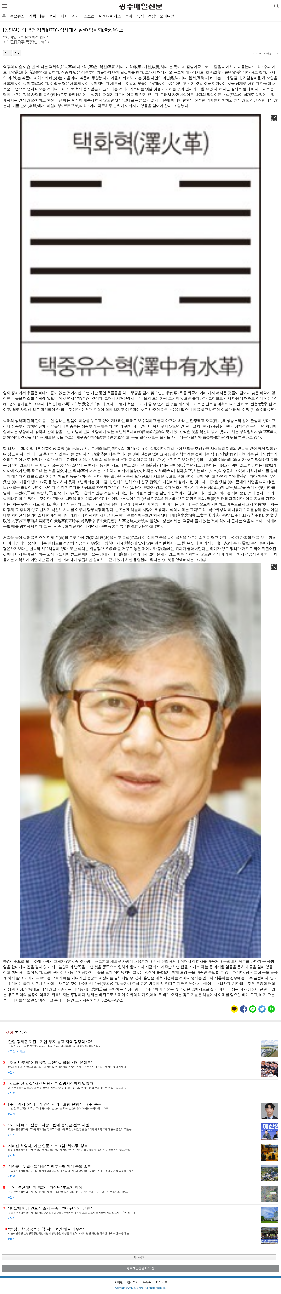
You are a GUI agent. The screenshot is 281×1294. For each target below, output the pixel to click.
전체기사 (133, 1282)
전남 (152, 16)
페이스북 (161, 1282)
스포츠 (89, 16)
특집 (140, 16)
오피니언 (167, 16)
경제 (75, 16)
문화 (128, 16)
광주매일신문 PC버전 (140, 1268)
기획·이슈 (37, 16)
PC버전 (118, 1282)
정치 (52, 16)
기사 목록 (139, 1257)
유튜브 (147, 1282)
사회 (64, 16)
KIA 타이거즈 (110, 16)
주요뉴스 (17, 16)
